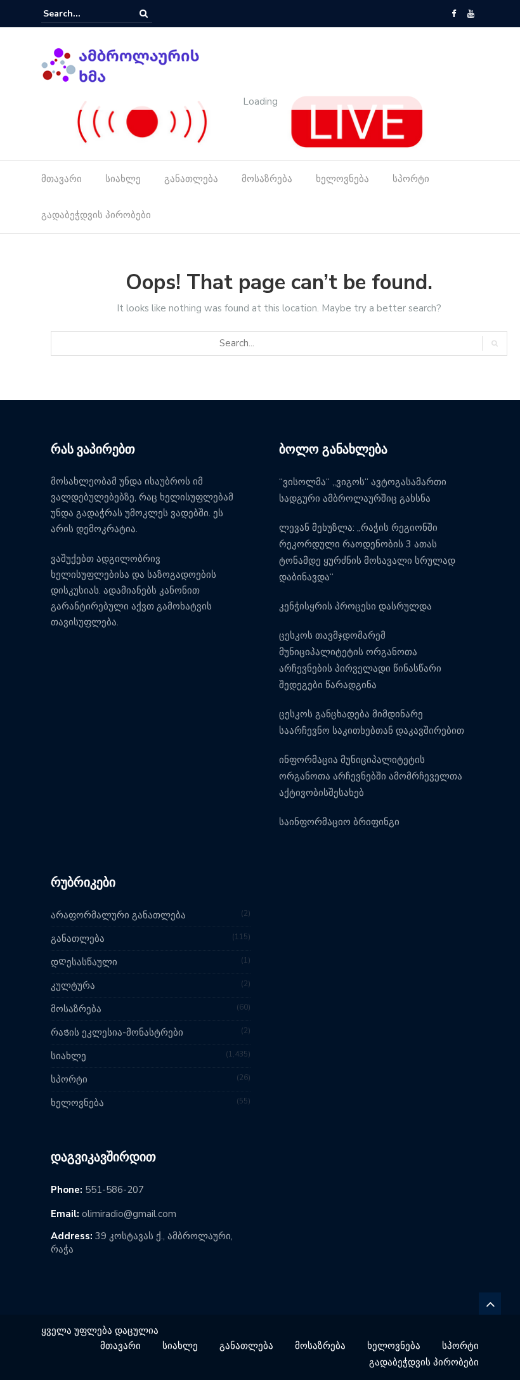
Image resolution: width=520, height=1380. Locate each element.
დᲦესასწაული (84, 962)
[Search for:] (81, 13)
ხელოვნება (342, 178)
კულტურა (73, 985)
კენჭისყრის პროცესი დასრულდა (355, 606)
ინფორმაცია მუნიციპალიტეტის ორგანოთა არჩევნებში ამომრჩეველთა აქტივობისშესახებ (370, 776)
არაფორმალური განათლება (118, 915)
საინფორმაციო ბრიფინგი (339, 822)
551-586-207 (114, 1189)
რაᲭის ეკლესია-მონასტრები (117, 1032)
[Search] (144, 13)
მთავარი (61, 178)
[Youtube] (471, 14)
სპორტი (411, 178)
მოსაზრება (267, 178)
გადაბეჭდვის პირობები (96, 215)
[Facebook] (453, 14)
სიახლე (123, 178)
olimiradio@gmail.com (129, 1214)
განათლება (191, 178)
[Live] (250, 121)
